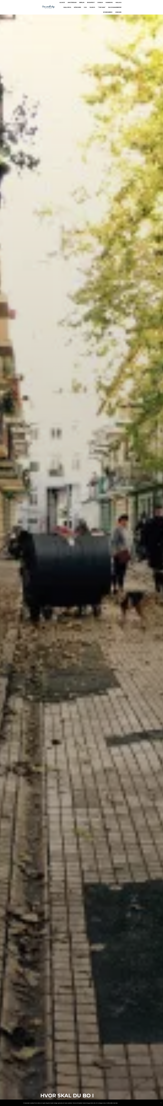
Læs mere (133, 1103)
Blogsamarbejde (114, 7)
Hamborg (109, 2)
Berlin (81, 2)
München (77, 7)
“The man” (102, 7)
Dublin (100, 2)
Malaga (118, 2)
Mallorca (67, 7)
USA (85, 7)
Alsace (62, 2)
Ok (122, 1103)
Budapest (91, 2)
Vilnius (92, 7)
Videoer (118, 12)
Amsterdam (72, 2)
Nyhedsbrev (107, 12)
